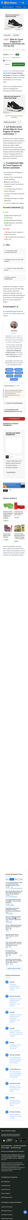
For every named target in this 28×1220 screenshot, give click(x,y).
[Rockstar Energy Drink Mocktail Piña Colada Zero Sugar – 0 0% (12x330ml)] (19, 526)
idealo (4, 313)
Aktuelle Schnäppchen (8, 7)
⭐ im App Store (6, 1145)
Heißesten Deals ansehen (14, 968)
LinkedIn (17, 376)
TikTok (9, 376)
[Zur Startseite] (11, 3)
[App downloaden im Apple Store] (7, 1140)
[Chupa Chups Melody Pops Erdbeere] (8, 526)
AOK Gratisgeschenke (6, 1197)
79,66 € (11, 313)
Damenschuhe (7, 35)
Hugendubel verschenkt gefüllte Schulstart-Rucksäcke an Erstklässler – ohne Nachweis (16, 1002)
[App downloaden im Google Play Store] (21, 1140)
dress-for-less (16, 57)
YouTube (13, 379)
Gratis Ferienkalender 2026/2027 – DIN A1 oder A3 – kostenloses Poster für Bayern (16, 1033)
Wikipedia (9, 369)
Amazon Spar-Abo (5, 1189)
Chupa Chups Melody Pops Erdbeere (7, 535)
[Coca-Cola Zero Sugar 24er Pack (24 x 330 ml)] (19, 503)
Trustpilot (5, 1147)
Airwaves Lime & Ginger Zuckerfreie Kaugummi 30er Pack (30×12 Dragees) (8, 515)
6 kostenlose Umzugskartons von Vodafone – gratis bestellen (15, 987)
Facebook (18, 369)
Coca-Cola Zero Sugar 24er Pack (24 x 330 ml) (18, 513)
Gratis (25, 7)
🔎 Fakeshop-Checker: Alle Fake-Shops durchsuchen (15, 1046)
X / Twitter (8, 372)
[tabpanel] (14, 923)
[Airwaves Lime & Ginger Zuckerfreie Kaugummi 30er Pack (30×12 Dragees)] (8, 503)
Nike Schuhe (16, 35)
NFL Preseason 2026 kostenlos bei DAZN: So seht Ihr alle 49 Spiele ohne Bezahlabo (16, 1060)
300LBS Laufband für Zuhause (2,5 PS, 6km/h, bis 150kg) (16, 1116)
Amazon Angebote (5, 1193)
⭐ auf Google (16, 1147)
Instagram (18, 372)
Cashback (20, 1158)
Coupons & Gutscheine (7, 1206)
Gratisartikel (21, 1156)
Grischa (14, 331)
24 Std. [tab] (11, 879)
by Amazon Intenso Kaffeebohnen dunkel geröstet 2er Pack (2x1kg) (15, 1088)
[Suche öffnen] (20, 2)
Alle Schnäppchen (5, 1181)
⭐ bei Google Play (20, 1145)
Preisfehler (18, 7)
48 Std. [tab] (16, 879)
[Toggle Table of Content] (18, 122)
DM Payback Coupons (6, 1210)
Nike (4, 73)
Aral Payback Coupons (6, 1214)
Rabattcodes (8, 1158)
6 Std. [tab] (7, 879)
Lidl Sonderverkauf (5, 1185)
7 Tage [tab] (20, 879)
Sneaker (19, 77)
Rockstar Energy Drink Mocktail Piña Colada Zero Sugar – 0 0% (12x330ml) (19, 536)
